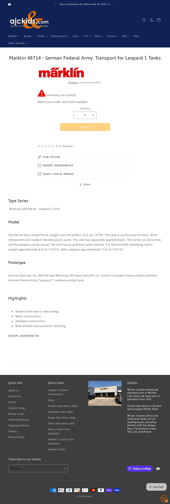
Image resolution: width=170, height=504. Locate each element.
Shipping (72, 82)
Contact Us (14, 396)
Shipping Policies (18, 425)
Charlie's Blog (16, 408)
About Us (13, 390)
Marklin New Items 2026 (62, 406)
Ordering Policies (18, 419)
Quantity (85, 108)
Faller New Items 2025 (61, 423)
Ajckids (88, 496)
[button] (14, 36)
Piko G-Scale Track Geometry (59, 431)
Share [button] (87, 184)
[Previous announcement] (55, 4)
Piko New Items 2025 (60, 411)
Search (12, 402)
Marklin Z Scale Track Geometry (61, 441)
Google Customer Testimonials (58, 392)
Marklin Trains (56, 449)
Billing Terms (16, 413)
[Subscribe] (64, 468)
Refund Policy (16, 437)
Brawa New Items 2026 (61, 417)
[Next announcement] (114, 4)
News (51, 400)
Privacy (12, 431)
